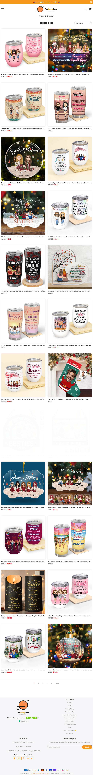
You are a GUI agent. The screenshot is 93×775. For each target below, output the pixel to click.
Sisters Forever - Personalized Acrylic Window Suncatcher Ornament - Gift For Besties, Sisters (32, 455)
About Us (70, 703)
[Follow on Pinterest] (23, 758)
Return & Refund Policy (70, 715)
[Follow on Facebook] (14, 758)
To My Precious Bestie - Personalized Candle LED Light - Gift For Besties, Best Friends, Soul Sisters (33, 616)
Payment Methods (70, 724)
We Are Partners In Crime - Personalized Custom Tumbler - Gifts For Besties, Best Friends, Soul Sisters (34, 291)
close (2, 2)
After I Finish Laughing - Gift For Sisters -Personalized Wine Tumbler (70, 616)
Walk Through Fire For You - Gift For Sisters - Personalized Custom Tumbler (26, 345)
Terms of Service (69, 718)
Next (57, 683)
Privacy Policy (69, 709)
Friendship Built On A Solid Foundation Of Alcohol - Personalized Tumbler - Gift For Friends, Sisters (33, 74)
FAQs (69, 706)
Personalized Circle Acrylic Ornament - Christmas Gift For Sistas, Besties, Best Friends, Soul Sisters (33, 183)
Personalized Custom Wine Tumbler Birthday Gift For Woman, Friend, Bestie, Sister (28, 562)
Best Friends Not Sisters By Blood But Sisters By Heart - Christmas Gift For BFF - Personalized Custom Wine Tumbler (39, 670)
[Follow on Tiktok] (32, 758)
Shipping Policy (69, 712)
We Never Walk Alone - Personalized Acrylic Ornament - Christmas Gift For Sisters (28, 237)
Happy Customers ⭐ (69, 730)
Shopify (71, 773)
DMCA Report (70, 721)
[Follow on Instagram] (19, 758)
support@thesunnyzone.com (24, 742)
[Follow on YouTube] (27, 758)
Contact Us (69, 733)
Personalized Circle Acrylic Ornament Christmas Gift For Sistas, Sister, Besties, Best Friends (31, 508)
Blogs (69, 727)
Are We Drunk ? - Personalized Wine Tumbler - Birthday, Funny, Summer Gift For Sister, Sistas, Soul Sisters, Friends (38, 129)
